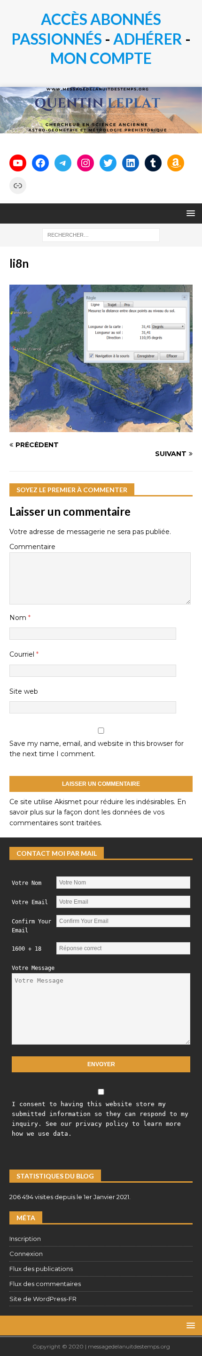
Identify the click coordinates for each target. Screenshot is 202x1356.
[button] (189, 213)
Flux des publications (41, 1268)
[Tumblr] (153, 163)
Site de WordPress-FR (43, 1298)
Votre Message (33, 968)
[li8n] (101, 426)
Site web (23, 691)
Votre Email (30, 902)
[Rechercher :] (101, 234)
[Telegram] (62, 163)
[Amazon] (175, 163)
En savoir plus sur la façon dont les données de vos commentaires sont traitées (97, 812)
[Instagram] (85, 163)
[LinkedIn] (130, 163)
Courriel (22, 654)
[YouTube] (17, 163)
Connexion (26, 1253)
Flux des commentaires (45, 1283)
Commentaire (32, 546)
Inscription (25, 1238)
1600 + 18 (26, 948)
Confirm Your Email (31, 926)
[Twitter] (108, 163)
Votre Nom (26, 883)
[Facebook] (40, 163)
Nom (18, 617)
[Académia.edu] (17, 185)
